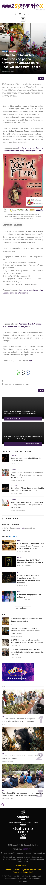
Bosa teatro (8, 384)
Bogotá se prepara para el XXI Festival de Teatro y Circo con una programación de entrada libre (27, 504)
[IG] (20, 14)
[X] (25, 14)
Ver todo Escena (21, 608)
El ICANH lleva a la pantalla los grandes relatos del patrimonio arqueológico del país (27, 641)
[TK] (29, 14)
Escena (4, 51)
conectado (21, 528)
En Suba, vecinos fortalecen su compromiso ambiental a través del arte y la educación (19, 720)
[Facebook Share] (28, 373)
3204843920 (28, 849)
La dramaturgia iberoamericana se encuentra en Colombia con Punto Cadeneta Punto (30, 545)
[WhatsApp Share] (18, 373)
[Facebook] (16, 14)
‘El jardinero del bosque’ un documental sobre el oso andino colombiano (22, 757)
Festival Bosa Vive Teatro (22, 384)
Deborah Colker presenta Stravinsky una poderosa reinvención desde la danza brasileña (28, 579)
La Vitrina (12, 51)
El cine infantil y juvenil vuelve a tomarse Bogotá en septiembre (26, 620)
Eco (3, 716)
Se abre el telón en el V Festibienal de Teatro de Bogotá (26, 459)
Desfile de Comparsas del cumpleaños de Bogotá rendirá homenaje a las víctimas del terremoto (27, 475)
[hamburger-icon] (23, 19)
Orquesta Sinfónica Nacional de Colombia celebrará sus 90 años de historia (27, 489)
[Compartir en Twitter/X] (23, 373)
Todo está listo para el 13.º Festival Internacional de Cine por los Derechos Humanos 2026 (25, 630)
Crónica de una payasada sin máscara (29, 596)
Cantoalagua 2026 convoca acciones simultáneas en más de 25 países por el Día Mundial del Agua (23, 794)
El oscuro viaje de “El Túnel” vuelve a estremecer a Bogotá (30, 561)
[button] (3, 805)
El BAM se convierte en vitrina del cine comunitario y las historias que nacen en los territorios (27, 652)
